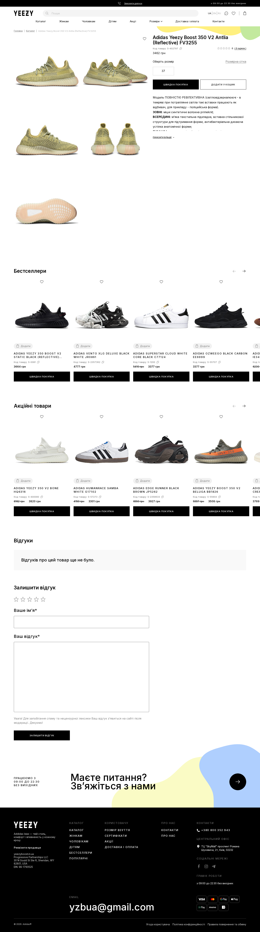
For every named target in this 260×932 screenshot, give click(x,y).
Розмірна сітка (236, 61)
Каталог (41, 21)
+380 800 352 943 (215, 830)
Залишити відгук (42, 735)
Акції (133, 21)
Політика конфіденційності (188, 924)
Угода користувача (158, 924)
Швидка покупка (175, 84)
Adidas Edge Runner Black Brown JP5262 (156, 490)
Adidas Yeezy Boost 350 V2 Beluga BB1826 (217, 490)
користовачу (116, 823)
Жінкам (64, 21)
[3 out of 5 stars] (29, 599)
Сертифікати (116, 835)
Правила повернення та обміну (227, 924)
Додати (25, 346)
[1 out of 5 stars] (16, 599)
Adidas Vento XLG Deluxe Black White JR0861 (102, 355)
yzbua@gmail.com (111, 907)
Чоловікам (88, 21)
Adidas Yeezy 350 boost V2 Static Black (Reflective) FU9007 (37, 355)
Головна (18, 31)
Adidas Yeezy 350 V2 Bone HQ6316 (36, 490)
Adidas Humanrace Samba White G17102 (96, 490)
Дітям (112, 21)
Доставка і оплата (187, 21)
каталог (76, 823)
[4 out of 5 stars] (36, 599)
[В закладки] (144, 38)
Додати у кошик (223, 84)
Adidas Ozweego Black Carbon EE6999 (220, 355)
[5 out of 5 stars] (43, 599)
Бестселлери (80, 852)
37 (163, 71)
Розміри (154, 21)
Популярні (78, 858)
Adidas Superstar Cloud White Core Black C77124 (160, 355)
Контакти (218, 21)
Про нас (168, 823)
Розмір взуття (117, 830)
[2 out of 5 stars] (23, 599)
